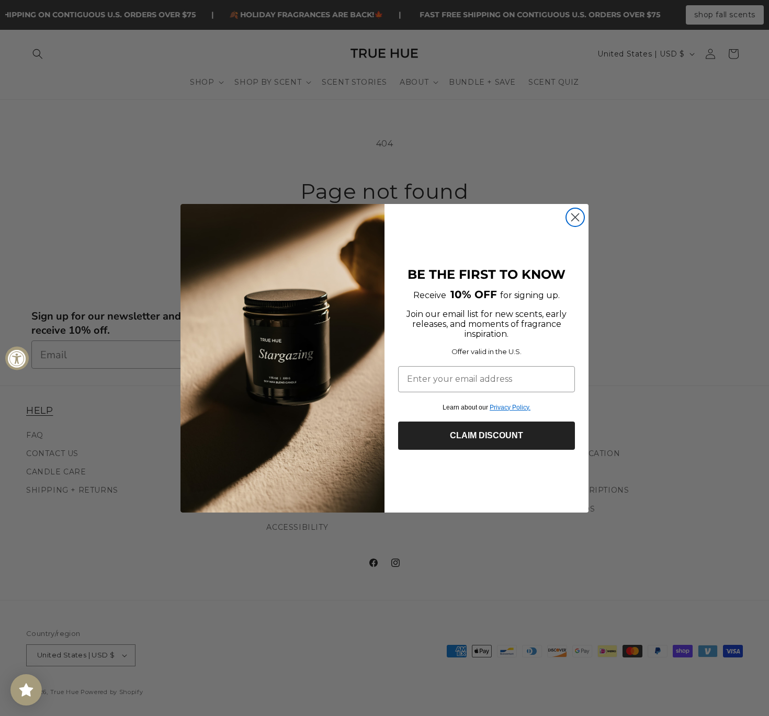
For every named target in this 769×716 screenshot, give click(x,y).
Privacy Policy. (510, 407)
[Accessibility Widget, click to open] (17, 358)
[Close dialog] (575, 217)
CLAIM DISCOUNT (486, 435)
